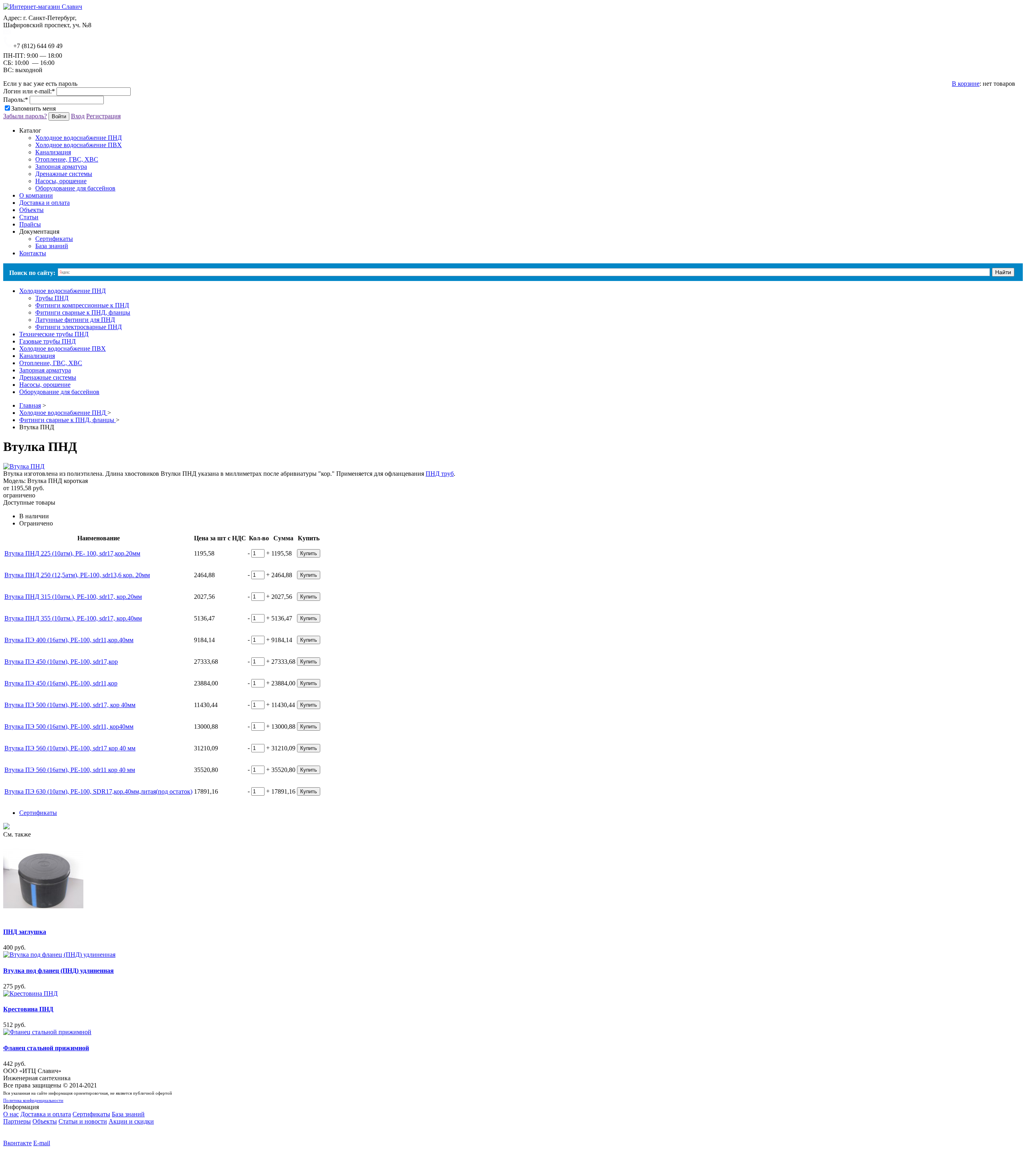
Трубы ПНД (52, 298)
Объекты (44, 1121)
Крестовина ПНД (28, 1009)
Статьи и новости (83, 1121)
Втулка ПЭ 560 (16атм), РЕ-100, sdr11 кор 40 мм (69, 769)
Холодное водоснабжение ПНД (78, 137)
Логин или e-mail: (29, 91)
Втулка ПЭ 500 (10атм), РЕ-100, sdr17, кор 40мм (69, 704)
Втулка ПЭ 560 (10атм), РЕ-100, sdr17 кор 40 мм (69, 748)
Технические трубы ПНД (54, 334)
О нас (11, 1114)
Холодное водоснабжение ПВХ (78, 144)
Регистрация (103, 116)
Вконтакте (17, 1143)
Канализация (53, 152)
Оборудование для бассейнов (75, 188)
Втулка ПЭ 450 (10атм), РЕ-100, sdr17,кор (61, 661)
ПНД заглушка (24, 931)
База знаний (51, 246)
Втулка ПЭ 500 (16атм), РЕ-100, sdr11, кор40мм (68, 726)
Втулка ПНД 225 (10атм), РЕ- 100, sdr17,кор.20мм (72, 553)
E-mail (41, 1143)
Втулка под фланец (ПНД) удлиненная (58, 970)
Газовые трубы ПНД (47, 341)
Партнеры (17, 1121)
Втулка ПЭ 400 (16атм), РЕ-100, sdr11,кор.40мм (68, 640)
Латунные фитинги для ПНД (75, 319)
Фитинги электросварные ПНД (78, 326)
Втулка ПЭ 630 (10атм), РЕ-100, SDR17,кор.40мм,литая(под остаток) (98, 791)
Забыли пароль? (25, 116)
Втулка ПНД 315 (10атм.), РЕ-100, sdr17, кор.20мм (73, 596)
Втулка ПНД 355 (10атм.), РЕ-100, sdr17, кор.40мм (73, 618)
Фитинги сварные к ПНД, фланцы (82, 312)
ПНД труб (440, 473)
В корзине (966, 83)
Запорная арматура (61, 166)
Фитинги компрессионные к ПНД (82, 305)
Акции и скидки (131, 1121)
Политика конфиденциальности (33, 1100)
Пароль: (15, 99)
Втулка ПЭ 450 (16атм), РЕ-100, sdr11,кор (60, 683)
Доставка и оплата (45, 1114)
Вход (78, 116)
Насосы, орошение (61, 181)
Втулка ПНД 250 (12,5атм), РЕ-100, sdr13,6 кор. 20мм (77, 575)
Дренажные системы (63, 173)
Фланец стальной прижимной (46, 1048)
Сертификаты (54, 238)
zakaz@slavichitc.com (39, 32)
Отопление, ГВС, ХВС (66, 159)
